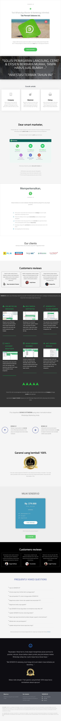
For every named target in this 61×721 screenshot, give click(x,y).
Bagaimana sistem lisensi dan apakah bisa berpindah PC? (25, 600)
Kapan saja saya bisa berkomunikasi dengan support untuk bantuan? (28, 617)
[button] (30, 29)
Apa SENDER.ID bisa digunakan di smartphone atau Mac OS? (26, 608)
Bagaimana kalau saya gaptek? (17, 604)
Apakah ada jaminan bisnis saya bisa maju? (21, 625)
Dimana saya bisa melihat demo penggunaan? (22, 592)
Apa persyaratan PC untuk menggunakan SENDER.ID (23, 596)
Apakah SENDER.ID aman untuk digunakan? (21, 613)
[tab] (30, 588)
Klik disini (48, 631)
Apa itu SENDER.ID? (14, 588)
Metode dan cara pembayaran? (17, 621)
